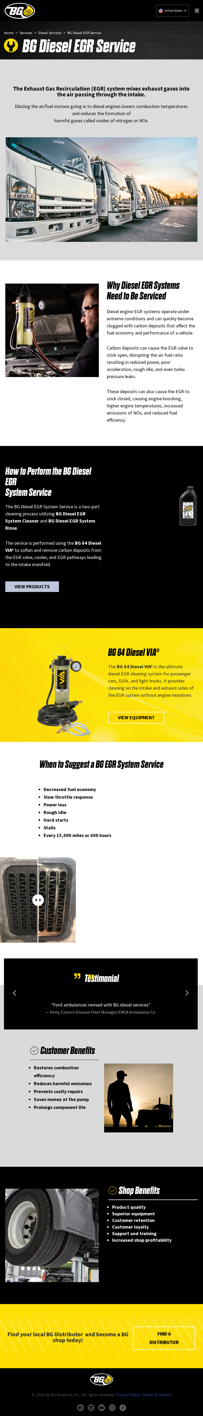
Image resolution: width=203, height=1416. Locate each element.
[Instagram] (112, 1407)
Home (8, 33)
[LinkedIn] (91, 1407)
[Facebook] (80, 1407)
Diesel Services (49, 33)
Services (26, 33)
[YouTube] (101, 1407)
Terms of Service (156, 1394)
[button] (14, 993)
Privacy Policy (128, 1394)
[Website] (122, 1407)
